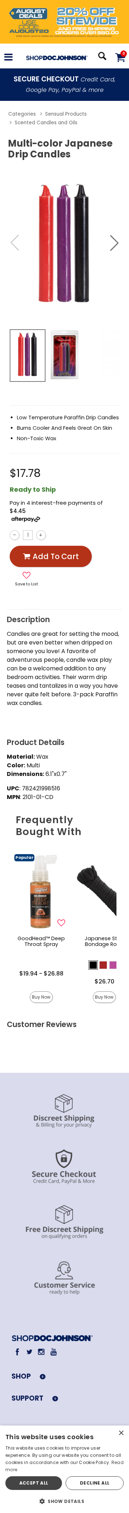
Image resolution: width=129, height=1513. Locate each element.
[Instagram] (41, 1352)
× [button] (121, 1433)
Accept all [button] (33, 1483)
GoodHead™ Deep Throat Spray (41, 941)
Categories (22, 114)
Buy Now (41, 997)
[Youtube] (53, 1352)
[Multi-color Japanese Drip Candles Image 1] (64, 243)
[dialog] (64, 1469)
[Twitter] (29, 1352)
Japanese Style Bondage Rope (104, 941)
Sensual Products (66, 114)
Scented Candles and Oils (46, 122)
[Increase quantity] (41, 535)
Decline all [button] (94, 1483)
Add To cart (56, 556)
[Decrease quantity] (14, 535)
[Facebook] (17, 1352)
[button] (8, 58)
